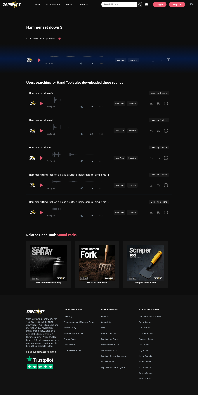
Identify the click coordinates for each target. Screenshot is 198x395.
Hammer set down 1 (41, 147)
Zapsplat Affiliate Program (113, 367)
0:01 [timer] (92, 63)
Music (82, 4)
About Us (105, 316)
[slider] (74, 56)
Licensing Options (159, 93)
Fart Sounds (144, 344)
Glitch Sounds (145, 367)
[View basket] (191, 4)
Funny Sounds (145, 322)
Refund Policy (70, 327)
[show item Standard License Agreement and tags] (168, 60)
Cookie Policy (69, 344)
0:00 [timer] (101, 63)
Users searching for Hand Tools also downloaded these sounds (74, 83)
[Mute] (81, 63)
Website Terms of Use (73, 333)
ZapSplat (49, 63)
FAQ (103, 327)
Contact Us (106, 322)
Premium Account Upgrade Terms (79, 322)
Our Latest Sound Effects (150, 316)
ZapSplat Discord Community (114, 356)
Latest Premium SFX (110, 344)
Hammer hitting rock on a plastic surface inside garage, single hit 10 (69, 201)
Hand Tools (120, 60)
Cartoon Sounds (146, 373)
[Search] (139, 4)
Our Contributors (109, 350)
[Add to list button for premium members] (161, 60)
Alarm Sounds (145, 361)
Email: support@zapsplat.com (41, 351)
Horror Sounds (145, 356)
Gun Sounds (144, 327)
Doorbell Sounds (146, 333)
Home (37, 4)
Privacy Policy (70, 339)
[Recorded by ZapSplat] (30, 60)
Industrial (133, 60)
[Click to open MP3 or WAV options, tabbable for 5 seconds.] (153, 60)
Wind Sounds (145, 378)
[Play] (39, 60)
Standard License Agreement (41, 38)
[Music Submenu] (87, 4)
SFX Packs (70, 4)
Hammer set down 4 (41, 120)
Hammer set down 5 (41, 93)
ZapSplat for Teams (110, 339)
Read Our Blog (107, 361)
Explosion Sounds (146, 339)
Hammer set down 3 (44, 27)
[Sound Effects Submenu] (60, 4)
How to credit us (108, 333)
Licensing (68, 316)
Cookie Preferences (72, 350)
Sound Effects (52, 4)
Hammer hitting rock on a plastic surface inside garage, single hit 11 (69, 174)
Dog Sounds (144, 350)
